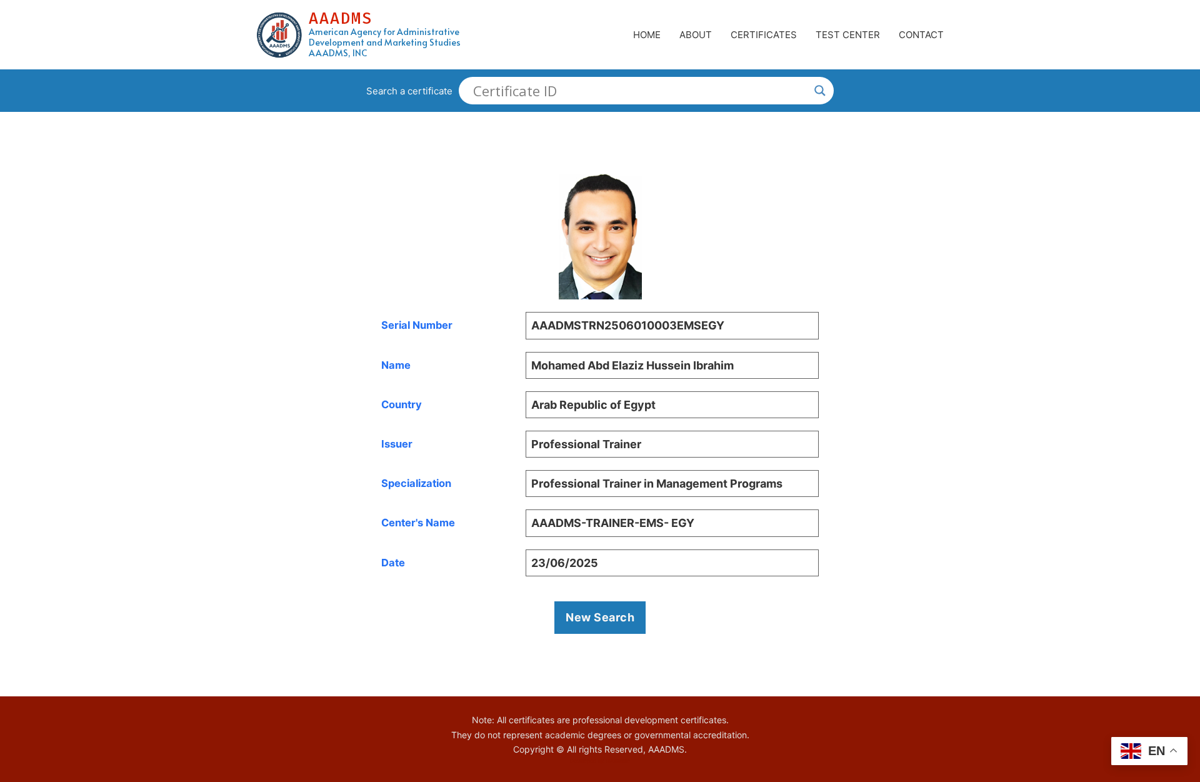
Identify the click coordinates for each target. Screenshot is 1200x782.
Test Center (848, 35)
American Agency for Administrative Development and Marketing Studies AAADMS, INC (385, 42)
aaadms (340, 18)
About (695, 35)
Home (647, 35)
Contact (921, 35)
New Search (600, 617)
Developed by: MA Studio (600, 761)
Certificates (764, 35)
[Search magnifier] (820, 90)
